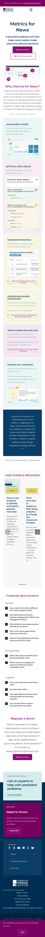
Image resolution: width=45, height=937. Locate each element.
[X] (28, 862)
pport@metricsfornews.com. (23, 766)
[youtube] (18, 862)
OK (22, 932)
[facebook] (9, 862)
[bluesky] (32, 862)
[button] (8, 69)
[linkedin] (23, 862)
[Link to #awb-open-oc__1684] (31, 10)
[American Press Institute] (8, 7)
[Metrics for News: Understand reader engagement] (23, 315)
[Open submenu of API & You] (35, 883)
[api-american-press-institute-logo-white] (20, 896)
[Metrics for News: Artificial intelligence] (22, 177)
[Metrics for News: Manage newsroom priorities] (23, 251)
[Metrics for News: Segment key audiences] (23, 386)
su (7, 766)
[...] (13, 559)
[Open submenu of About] (35, 869)
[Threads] (14, 862)
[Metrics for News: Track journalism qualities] (23, 349)
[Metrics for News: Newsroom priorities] (23, 281)
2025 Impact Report (31, 3)
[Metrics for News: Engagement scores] (22, 138)
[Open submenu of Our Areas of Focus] (35, 876)
